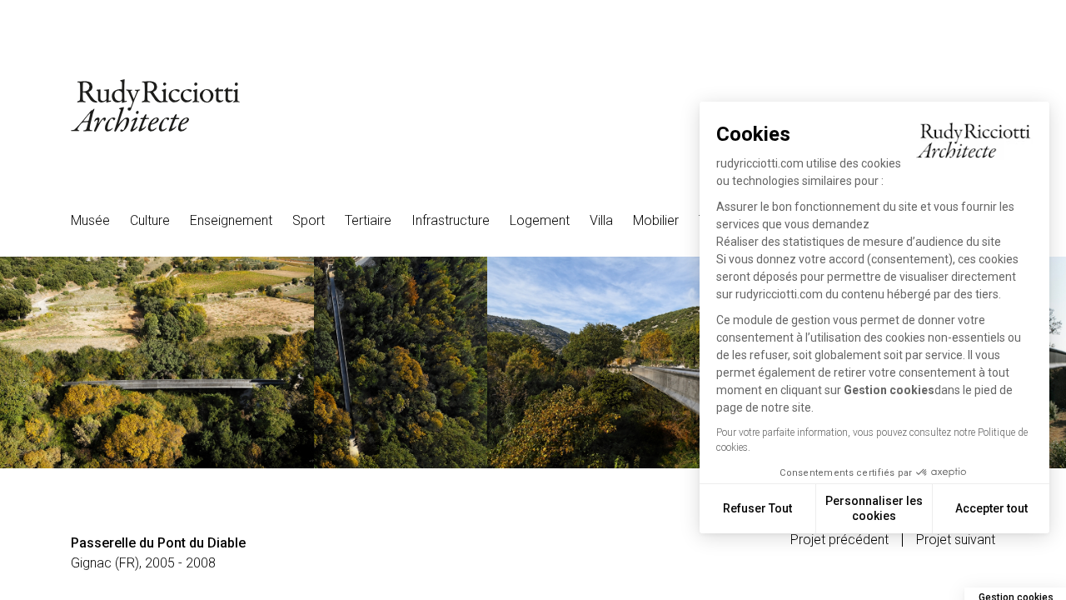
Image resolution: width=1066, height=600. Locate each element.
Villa (601, 220)
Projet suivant (955, 540)
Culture (150, 220)
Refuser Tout (757, 508)
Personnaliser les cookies (874, 508)
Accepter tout (991, 508)
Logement (540, 220)
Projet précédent (839, 540)
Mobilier (656, 220)
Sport (308, 220)
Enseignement (231, 220)
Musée (90, 220)
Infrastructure (450, 220)
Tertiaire (368, 220)
